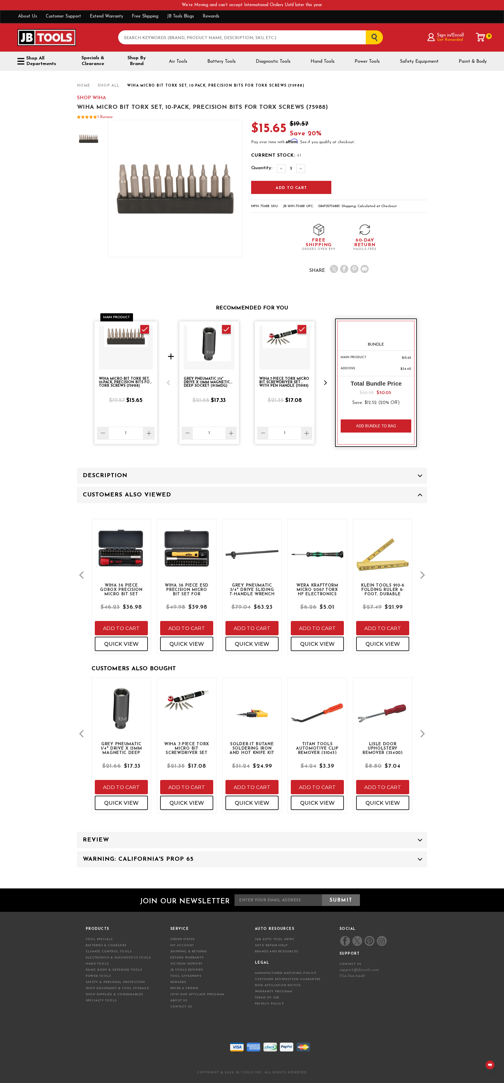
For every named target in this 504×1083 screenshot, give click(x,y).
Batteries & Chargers (106, 945)
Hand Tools (323, 61)
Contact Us (181, 1006)
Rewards (211, 16)
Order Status (182, 939)
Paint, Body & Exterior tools (114, 970)
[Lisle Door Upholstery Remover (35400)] (382, 718)
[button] (168, 382)
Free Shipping (145, 16)
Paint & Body (473, 61)
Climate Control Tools (109, 951)
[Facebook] (344, 269)
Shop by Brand (136, 61)
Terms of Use (267, 997)
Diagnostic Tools (273, 61)
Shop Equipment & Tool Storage (117, 988)
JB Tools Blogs (180, 16)
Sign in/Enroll (450, 35)
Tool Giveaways (185, 976)
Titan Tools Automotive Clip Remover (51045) (317, 748)
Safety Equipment (419, 61)
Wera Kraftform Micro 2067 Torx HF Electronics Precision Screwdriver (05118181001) (317, 589)
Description (105, 476)
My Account (182, 945)
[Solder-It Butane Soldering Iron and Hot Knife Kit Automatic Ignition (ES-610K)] (252, 718)
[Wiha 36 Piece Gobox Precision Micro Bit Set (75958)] (121, 553)
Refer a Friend (184, 988)
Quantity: (261, 168)
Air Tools (178, 61)
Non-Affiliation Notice (278, 985)
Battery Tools (221, 61)
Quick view (121, 644)
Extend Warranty (106, 16)
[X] (334, 269)
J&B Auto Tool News (274, 939)
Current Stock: (276, 155)
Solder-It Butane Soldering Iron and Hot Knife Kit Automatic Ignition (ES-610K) (252, 748)
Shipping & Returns (188, 951)
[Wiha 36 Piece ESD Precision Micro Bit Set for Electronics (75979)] (186, 553)
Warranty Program (273, 991)
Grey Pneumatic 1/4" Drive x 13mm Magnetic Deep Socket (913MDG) (121, 748)
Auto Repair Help (271, 945)
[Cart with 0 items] (481, 37)
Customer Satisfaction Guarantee (288, 979)
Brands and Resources (276, 951)
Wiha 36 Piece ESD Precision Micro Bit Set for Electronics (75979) (187, 589)
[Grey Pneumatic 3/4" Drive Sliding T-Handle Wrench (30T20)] (252, 559)
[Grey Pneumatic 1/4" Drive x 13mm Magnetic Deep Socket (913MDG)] (121, 713)
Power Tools (367, 61)
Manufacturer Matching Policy (286, 973)
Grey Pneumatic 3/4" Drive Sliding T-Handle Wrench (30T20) (252, 589)
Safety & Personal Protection (115, 982)
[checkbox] (144, 329)
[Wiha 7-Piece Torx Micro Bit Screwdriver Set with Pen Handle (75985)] (186, 705)
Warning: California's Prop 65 (138, 859)
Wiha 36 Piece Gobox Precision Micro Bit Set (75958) (121, 589)
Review (96, 840)
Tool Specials (99, 939)
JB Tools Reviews (186, 970)
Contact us (350, 964)
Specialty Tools (101, 1000)
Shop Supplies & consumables (114, 994)
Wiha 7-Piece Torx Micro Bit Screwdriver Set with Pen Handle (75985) (186, 748)
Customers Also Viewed (127, 495)
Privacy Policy (269, 1003)
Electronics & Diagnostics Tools (118, 957)
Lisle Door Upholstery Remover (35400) (383, 748)
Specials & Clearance (92, 61)
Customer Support (63, 16)
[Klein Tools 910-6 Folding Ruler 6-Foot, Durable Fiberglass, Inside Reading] (382, 559)
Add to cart (121, 628)
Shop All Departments (41, 61)
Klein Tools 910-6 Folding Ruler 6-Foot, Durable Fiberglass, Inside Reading (382, 589)
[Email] (364, 269)
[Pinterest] (354, 269)
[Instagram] (381, 941)
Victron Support (186, 963)
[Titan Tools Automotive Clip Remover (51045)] (317, 718)
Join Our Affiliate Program (197, 994)
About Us (27, 16)
